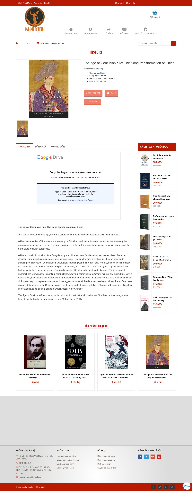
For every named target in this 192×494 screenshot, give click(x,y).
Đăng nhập (130, 3)
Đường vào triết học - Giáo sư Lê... (163, 217)
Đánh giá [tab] (40, 146)
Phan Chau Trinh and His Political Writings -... (35, 376)
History (96, 52)
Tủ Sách (108, 33)
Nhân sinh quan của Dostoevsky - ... (162, 299)
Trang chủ (71, 33)
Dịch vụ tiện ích (104, 464)
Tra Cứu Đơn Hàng (145, 33)
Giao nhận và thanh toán (68, 460)
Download (92, 102)
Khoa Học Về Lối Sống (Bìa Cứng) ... (162, 258)
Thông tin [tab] (24, 146)
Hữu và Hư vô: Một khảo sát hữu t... (162, 177)
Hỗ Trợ (124, 33)
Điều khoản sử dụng (106, 456)
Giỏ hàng (155, 17)
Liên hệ (35, 382)
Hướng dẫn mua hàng (66, 456)
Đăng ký (118, 3)
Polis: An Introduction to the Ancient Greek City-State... (75, 376)
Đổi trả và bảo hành (65, 464)
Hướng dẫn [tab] (57, 146)
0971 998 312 (93, 93)
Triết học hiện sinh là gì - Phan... (163, 238)
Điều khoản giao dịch (106, 460)
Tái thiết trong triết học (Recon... (162, 156)
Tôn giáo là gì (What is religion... (162, 278)
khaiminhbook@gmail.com (52, 43)
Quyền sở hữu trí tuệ (106, 468)
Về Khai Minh (90, 33)
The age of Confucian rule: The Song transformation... (157, 376)
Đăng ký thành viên (65, 468)
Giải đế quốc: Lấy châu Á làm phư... (161, 197)
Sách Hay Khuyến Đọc (154, 147)
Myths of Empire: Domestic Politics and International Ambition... (116, 376)
